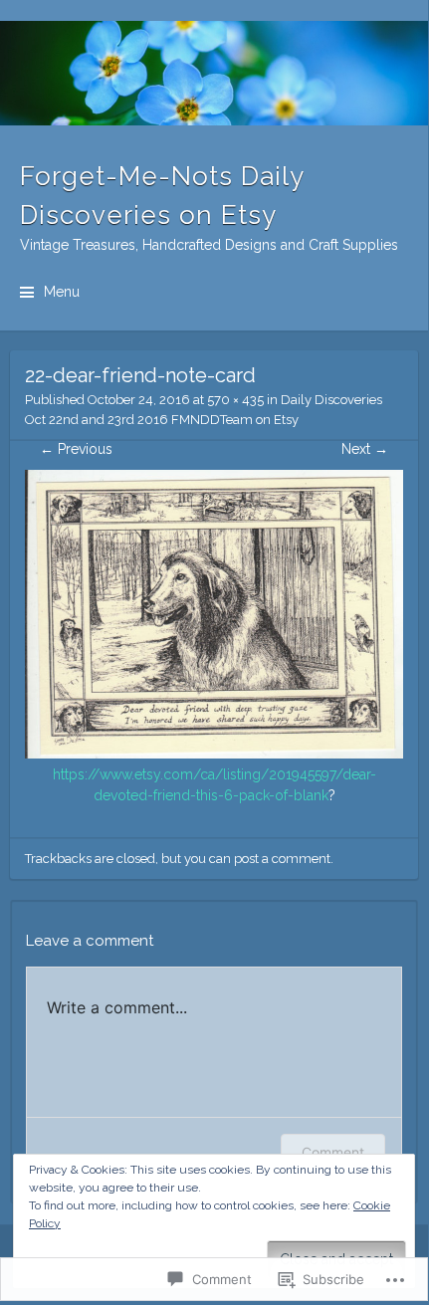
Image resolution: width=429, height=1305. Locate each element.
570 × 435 (235, 399)
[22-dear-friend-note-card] (214, 753)
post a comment (282, 858)
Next (364, 449)
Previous (76, 449)
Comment (333, 1152)
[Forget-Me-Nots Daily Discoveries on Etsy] (214, 73)
